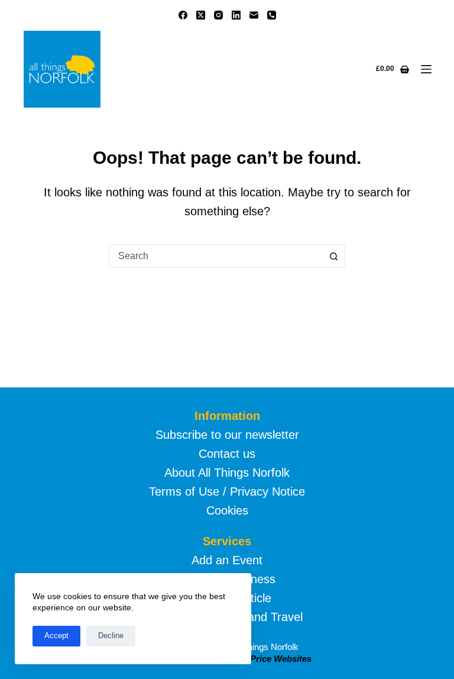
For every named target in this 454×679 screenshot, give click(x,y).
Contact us (227, 453)
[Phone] (271, 15)
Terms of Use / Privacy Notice (227, 491)
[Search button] (333, 256)
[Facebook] (183, 15)
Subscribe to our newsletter (227, 434)
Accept (56, 635)
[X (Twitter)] (200, 15)
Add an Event (227, 560)
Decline (111, 635)
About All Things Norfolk (227, 472)
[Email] (253, 15)
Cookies (227, 510)
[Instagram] (218, 15)
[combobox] (215, 256)
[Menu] (426, 69)
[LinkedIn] (236, 15)
